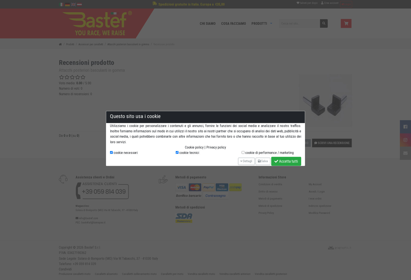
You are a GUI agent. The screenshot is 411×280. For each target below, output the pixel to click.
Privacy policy (216, 147)
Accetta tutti (288, 161)
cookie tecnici (189, 152)
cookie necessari (125, 152)
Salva (264, 161)
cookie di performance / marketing (269, 152)
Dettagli (247, 161)
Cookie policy (194, 147)
